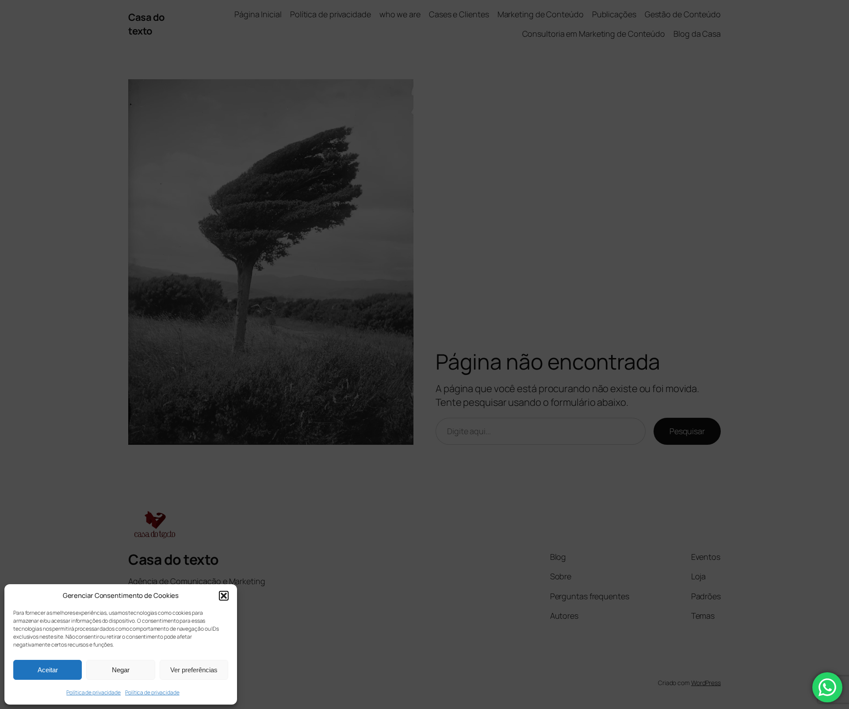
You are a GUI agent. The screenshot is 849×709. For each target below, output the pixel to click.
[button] (223, 595)
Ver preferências (194, 670)
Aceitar (48, 670)
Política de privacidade (93, 692)
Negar (121, 670)
